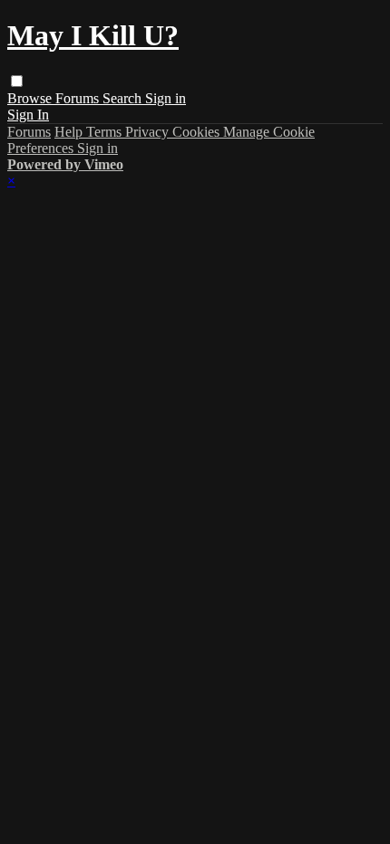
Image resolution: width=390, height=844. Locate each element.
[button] (17, 81)
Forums (78, 98)
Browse (31, 98)
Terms (105, 131)
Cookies (197, 131)
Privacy (148, 131)
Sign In (28, 114)
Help (70, 131)
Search (123, 98)
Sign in (165, 98)
